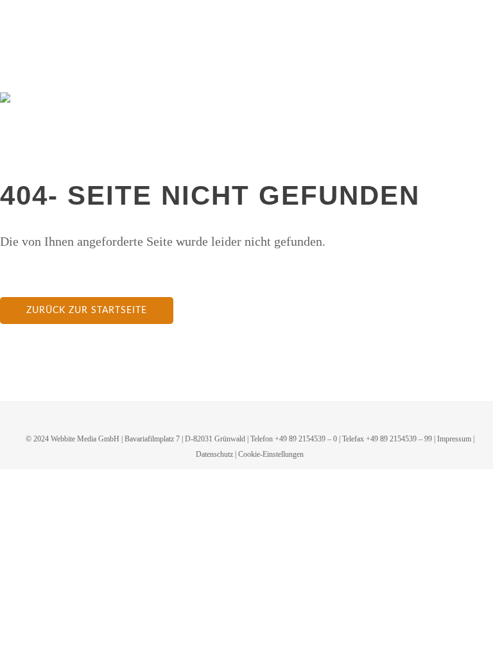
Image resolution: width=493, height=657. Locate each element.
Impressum (454, 438)
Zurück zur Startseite (86, 310)
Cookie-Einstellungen (271, 454)
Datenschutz (214, 454)
